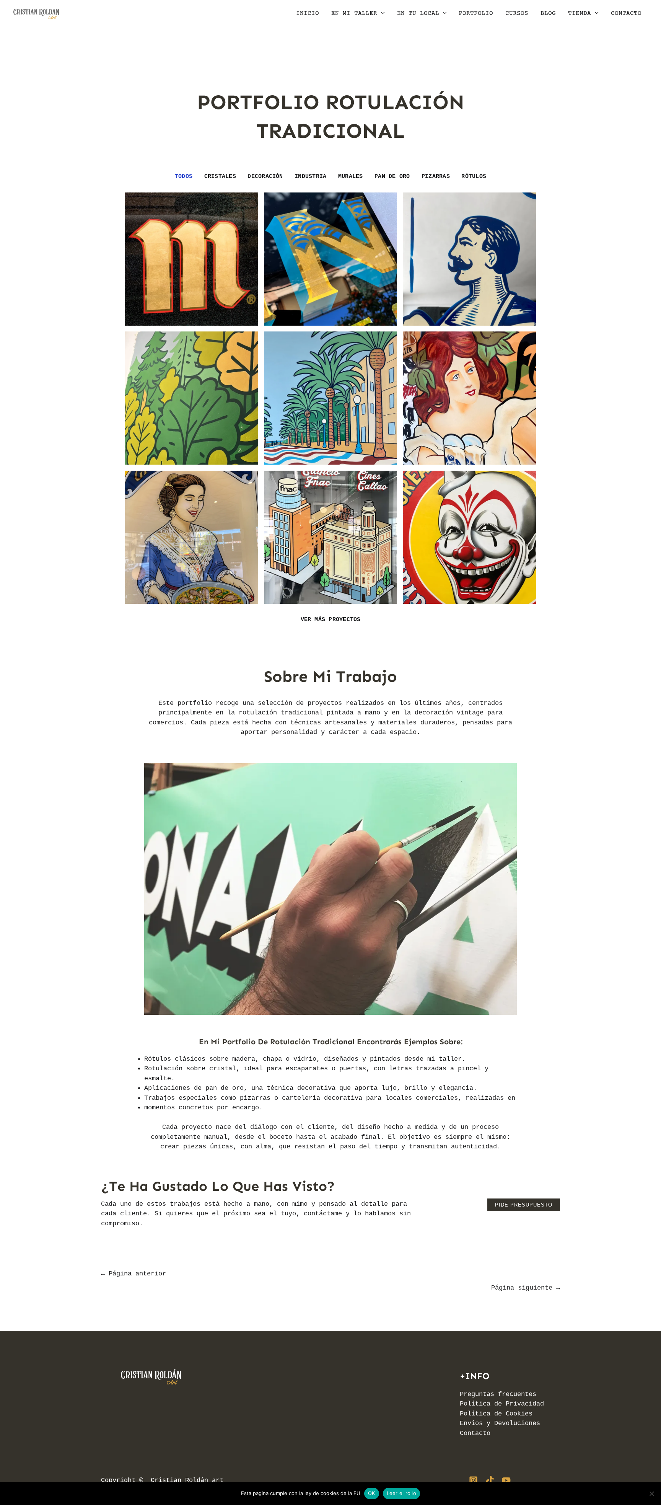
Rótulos (473, 176)
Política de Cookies (496, 1413)
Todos (183, 176)
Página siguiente (525, 1287)
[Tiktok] (489, 1480)
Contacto (475, 1433)
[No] (651, 1493)
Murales (350, 176)
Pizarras (436, 176)
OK (371, 1493)
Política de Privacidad (502, 1403)
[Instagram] (473, 1480)
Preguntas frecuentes (498, 1394)
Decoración (265, 176)
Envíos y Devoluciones (500, 1423)
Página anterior (133, 1273)
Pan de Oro (392, 176)
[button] (381, 13)
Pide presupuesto (523, 1205)
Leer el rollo (401, 1493)
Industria (310, 176)
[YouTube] (506, 1480)
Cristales (220, 176)
